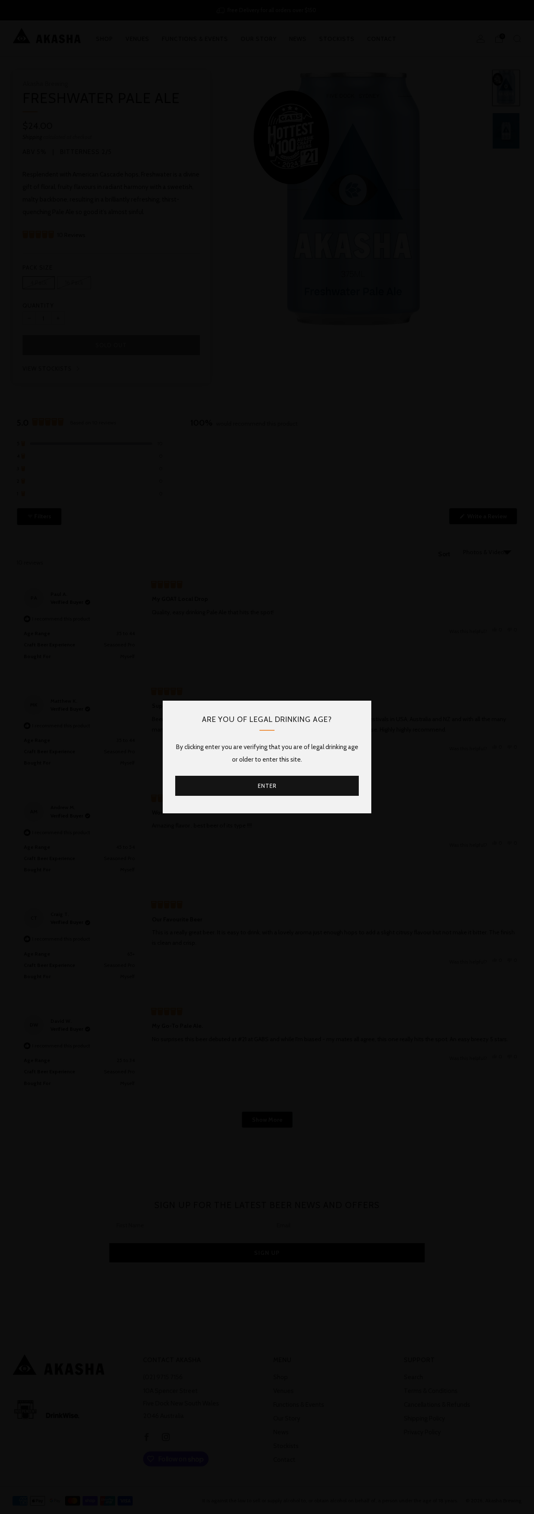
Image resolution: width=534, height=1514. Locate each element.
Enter (267, 785)
